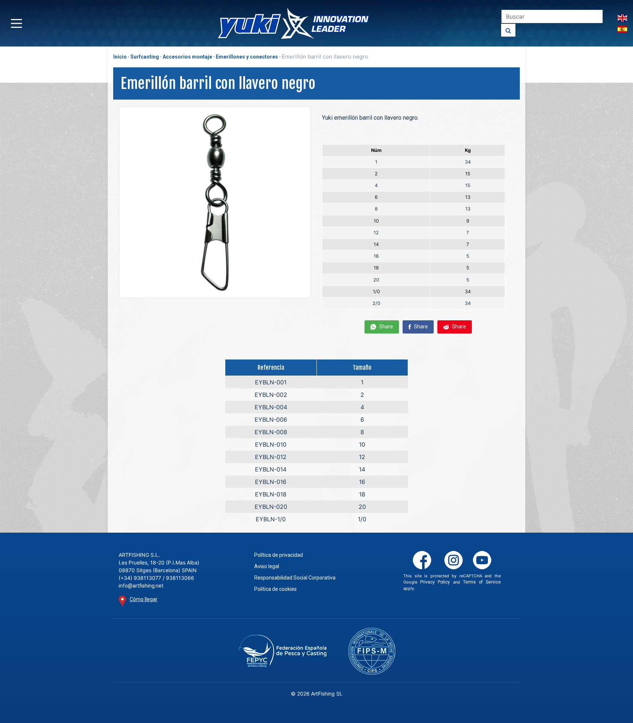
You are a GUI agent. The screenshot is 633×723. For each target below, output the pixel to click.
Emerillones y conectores (247, 57)
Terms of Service (482, 582)
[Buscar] (508, 30)
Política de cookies (275, 589)
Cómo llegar (144, 599)
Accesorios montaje (187, 57)
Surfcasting (144, 57)
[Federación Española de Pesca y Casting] (282, 651)
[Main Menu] (16, 23)
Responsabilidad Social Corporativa (295, 578)
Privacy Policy (435, 582)
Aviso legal (266, 566)
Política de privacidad (278, 555)
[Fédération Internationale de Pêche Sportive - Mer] (371, 651)
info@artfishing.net (141, 586)
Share (385, 326)
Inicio (120, 57)
